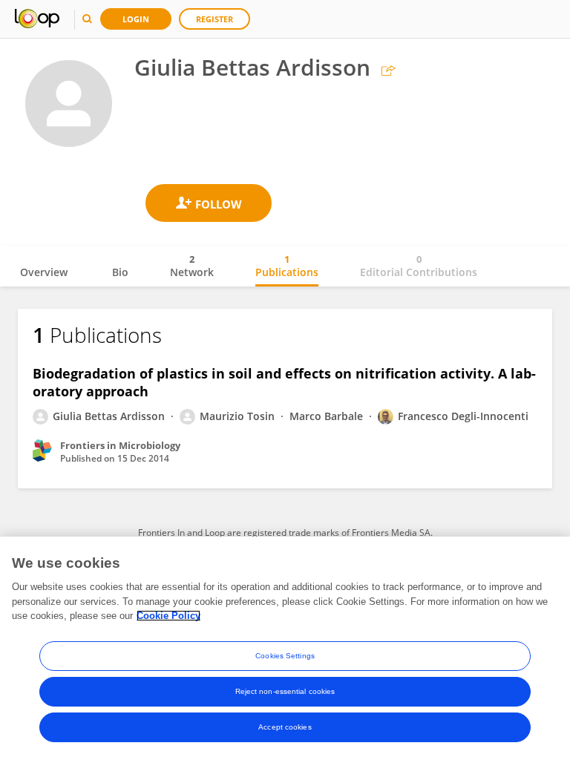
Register (214, 18)
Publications (286, 265)
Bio (120, 272)
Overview (44, 272)
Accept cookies (284, 727)
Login (135, 18)
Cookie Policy (168, 615)
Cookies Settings (285, 656)
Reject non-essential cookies (285, 691)
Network (192, 265)
